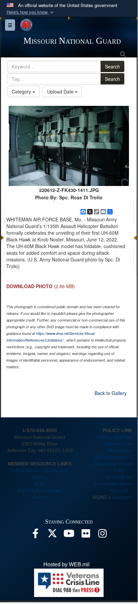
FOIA (118, 470)
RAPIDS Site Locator (39, 490)
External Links (119, 443)
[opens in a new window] (35, 535)
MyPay (39, 477)
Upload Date (61, 91)
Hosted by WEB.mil (66, 564)
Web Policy (119, 450)
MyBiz (39, 483)
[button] (31, 12)
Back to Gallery (111, 393)
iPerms (39, 497)
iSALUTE (118, 490)
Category (22, 91)
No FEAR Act (119, 477)
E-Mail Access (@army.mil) (39, 470)
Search (112, 66)
